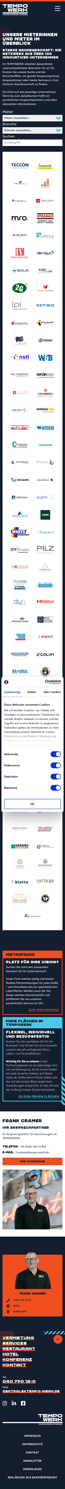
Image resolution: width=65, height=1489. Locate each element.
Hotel (11, 1354)
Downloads (32, 1469)
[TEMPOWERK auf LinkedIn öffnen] (14, 1403)
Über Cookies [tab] (52, 691)
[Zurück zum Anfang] (57, 1339)
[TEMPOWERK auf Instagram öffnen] (5, 1403)
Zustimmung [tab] (12, 691)
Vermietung (18, 1338)
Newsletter (32, 1461)
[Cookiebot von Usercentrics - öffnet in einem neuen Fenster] (46, 682)
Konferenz (17, 1359)
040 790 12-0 (19, 1381)
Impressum (32, 1436)
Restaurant (19, 1349)
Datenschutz (32, 1444)
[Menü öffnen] (57, 8)
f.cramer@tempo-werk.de (32, 1152)
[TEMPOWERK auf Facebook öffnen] (23, 1403)
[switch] (56, 765)
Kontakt (14, 1365)
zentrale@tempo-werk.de (31, 1391)
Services (15, 1343)
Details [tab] (31, 691)
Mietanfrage (32, 1161)
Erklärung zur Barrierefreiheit (32, 1477)
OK (32, 803)
